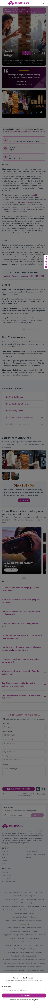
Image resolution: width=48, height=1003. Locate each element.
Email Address (6, 986)
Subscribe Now (24, 995)
